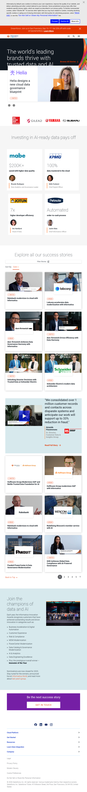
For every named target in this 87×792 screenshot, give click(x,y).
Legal (9, 758)
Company (10, 752)
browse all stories (68, 61)
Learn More (49, 31)
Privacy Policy (12, 763)
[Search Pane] (73, 36)
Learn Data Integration (15, 747)
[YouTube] (46, 724)
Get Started (11, 737)
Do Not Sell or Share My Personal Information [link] (24, 778)
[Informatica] (12, 36)
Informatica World (19, 676)
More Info (75, 21)
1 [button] (59, 577)
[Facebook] (35, 724)
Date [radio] (15, 267)
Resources (11, 742)
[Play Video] (58, 84)
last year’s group (19, 679)
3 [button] (68, 577)
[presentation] (9, 105)
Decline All (65, 21)
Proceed (55, 21)
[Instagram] (51, 724)
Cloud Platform (12, 733)
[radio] (18, 267)
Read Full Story (51, 445)
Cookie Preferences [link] (14, 773)
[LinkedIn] (41, 724)
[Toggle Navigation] (79, 36)
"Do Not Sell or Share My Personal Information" (38, 15)
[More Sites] (68, 36)
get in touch (43, 705)
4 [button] (72, 577)
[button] (80, 576)
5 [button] (76, 577)
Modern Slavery (12, 768)
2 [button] (64, 577)
